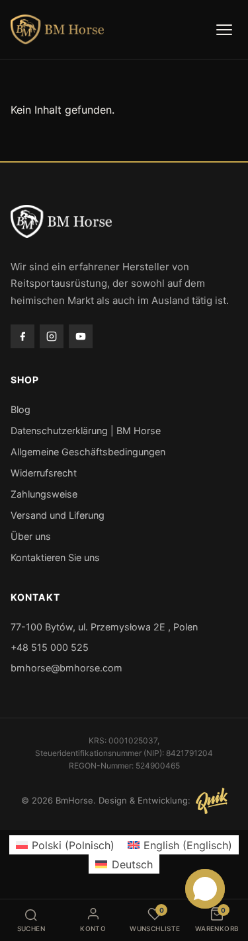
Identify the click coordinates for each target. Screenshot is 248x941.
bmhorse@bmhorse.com (66, 667)
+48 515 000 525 (50, 647)
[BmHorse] (57, 30)
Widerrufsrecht (44, 472)
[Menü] (224, 30)
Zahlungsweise (44, 494)
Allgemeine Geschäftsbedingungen (88, 451)
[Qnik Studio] (211, 801)
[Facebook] (22, 336)
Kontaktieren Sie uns (55, 557)
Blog (20, 409)
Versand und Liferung (57, 515)
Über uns (31, 536)
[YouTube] (81, 336)
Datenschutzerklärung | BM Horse (86, 430)
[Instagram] (51, 336)
